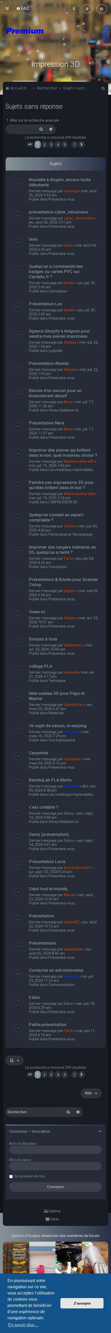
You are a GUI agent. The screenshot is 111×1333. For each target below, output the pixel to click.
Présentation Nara (46, 422)
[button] (30, 144)
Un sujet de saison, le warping (57, 725)
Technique (57, 681)
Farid (68, 558)
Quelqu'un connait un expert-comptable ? (56, 517)
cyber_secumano (78, 218)
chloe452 (72, 922)
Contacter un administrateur (56, 970)
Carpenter (38, 752)
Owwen (70, 618)
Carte (54, 1219)
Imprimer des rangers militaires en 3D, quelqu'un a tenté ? (62, 549)
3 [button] (51, 144)
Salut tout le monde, (48, 888)
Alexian (70, 342)
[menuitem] (22, 8)
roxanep (71, 191)
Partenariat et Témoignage (71, 534)
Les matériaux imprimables (71, 470)
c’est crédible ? (43, 807)
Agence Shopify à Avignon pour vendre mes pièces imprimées (59, 333)
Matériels (56, 713)
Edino (34, 997)
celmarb (71, 672)
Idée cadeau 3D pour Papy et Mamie (57, 696)
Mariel (69, 895)
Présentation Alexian (49, 363)
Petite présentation (47, 1024)
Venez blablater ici (63, 410)
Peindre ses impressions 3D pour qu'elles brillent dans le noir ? (61, 485)
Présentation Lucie (47, 861)
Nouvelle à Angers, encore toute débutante (60, 182)
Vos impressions (62, 740)
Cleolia (70, 526)
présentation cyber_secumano (58, 212)
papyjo (69, 591)
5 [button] (65, 144)
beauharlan (73, 949)
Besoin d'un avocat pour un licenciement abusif (55, 393)
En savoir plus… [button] (23, 1325)
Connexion (18, 1131)
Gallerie (54, 1211)
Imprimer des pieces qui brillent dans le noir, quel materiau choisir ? (63, 452)
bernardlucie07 (77, 868)
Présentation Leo (45, 303)
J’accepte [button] (82, 1303)
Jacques (71, 732)
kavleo (69, 283)
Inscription (41, 1131)
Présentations (42, 943)
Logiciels (55, 351)
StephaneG (73, 645)
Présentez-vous (62, 199)
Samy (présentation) (49, 834)
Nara (68, 402)
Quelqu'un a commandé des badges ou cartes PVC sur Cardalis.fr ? (56, 271)
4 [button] (58, 144)
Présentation (41, 915)
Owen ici (37, 611)
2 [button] (44, 144)
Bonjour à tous (43, 639)
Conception (58, 291)
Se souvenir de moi (29, 1176)
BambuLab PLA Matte (50, 780)
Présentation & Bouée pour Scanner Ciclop (63, 582)
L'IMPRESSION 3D (63, 502)
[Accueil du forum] (55, 39)
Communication (62, 985)
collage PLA (40, 666)
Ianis (33, 239)
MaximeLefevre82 (79, 461)
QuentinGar (73, 705)
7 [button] (74, 144)
